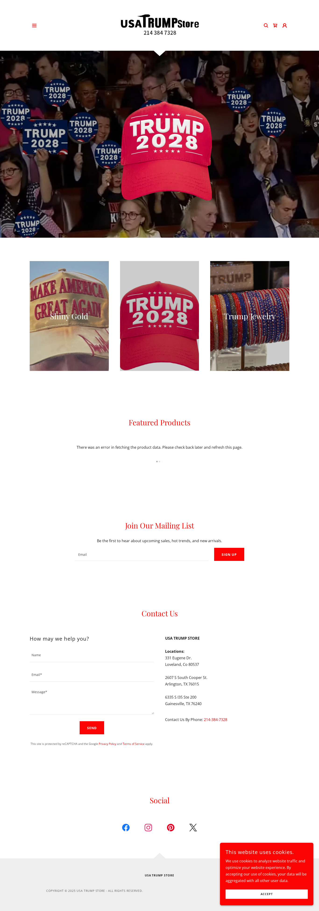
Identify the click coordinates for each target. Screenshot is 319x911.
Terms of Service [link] (134, 744)
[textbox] (141, 554)
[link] (159, 25)
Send (92, 728)
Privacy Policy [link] (107, 744)
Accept (267, 894)
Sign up (229, 554)
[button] (34, 25)
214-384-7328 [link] (215, 719)
